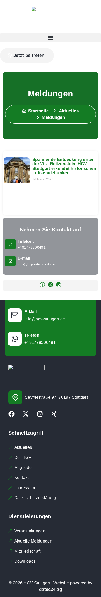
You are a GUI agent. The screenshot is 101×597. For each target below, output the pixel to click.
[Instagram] (58, 284)
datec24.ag (50, 589)
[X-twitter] (50, 284)
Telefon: (26, 241)
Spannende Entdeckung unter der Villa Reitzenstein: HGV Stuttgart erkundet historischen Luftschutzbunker (64, 166)
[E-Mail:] (15, 315)
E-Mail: (31, 312)
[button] (50, 37)
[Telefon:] (10, 244)
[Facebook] (42, 284)
